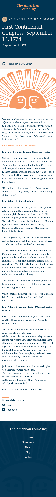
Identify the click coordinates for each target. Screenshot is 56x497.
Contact (28, 456)
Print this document (20, 63)
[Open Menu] (5, 5)
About (28, 447)
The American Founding (28, 7)
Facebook (11, 410)
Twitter (10, 405)
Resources (28, 442)
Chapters (28, 437)
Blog (28, 452)
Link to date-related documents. (19, 145)
